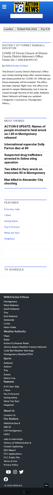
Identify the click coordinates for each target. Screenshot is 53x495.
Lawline (8, 29)
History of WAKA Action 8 (17, 443)
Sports (7, 358)
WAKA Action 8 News (16, 66)
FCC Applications (13, 454)
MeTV (7, 434)
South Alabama (11, 309)
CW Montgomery (13, 431)
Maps (6, 336)
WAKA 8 (26, 6)
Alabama (8, 363)
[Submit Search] (41, 16)
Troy (6, 312)
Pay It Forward (11, 227)
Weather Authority (15, 331)
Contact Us (9, 415)
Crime (7, 323)
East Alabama (11, 316)
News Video (10, 327)
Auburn (7, 366)
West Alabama (11, 305)
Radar (7, 339)
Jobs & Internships (13, 439)
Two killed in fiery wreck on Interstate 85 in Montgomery (24, 171)
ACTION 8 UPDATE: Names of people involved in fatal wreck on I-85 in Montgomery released (25, 132)
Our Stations (11, 419)
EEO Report (10, 450)
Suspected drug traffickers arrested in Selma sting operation (23, 158)
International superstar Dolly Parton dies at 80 (24, 146)
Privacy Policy (11, 465)
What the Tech (11, 233)
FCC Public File (12, 457)
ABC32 (7, 427)
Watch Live (9, 378)
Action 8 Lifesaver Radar (16, 343)
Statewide (9, 320)
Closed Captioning (13, 446)
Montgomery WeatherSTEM (18, 354)
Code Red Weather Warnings (19, 350)
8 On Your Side (12, 209)
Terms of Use (10, 461)
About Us (9, 411)
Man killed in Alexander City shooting (23, 181)
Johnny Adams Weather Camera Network (25, 347)
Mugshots (9, 239)
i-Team (7, 215)
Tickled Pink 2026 (27, 29)
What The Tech (11, 401)
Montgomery (10, 301)
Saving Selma (11, 221)
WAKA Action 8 (12, 423)
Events (7, 374)
